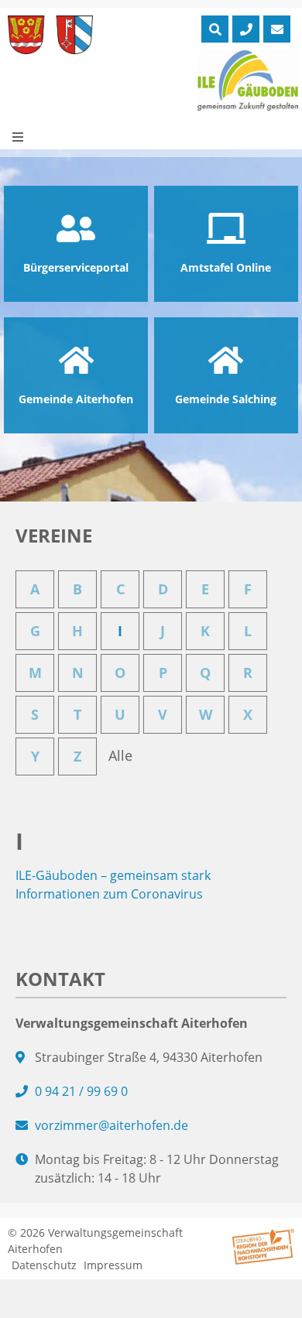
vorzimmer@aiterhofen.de (111, 1125)
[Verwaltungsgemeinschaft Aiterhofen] (50, 34)
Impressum (113, 1265)
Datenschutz (44, 1265)
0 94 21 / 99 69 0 (81, 1091)
